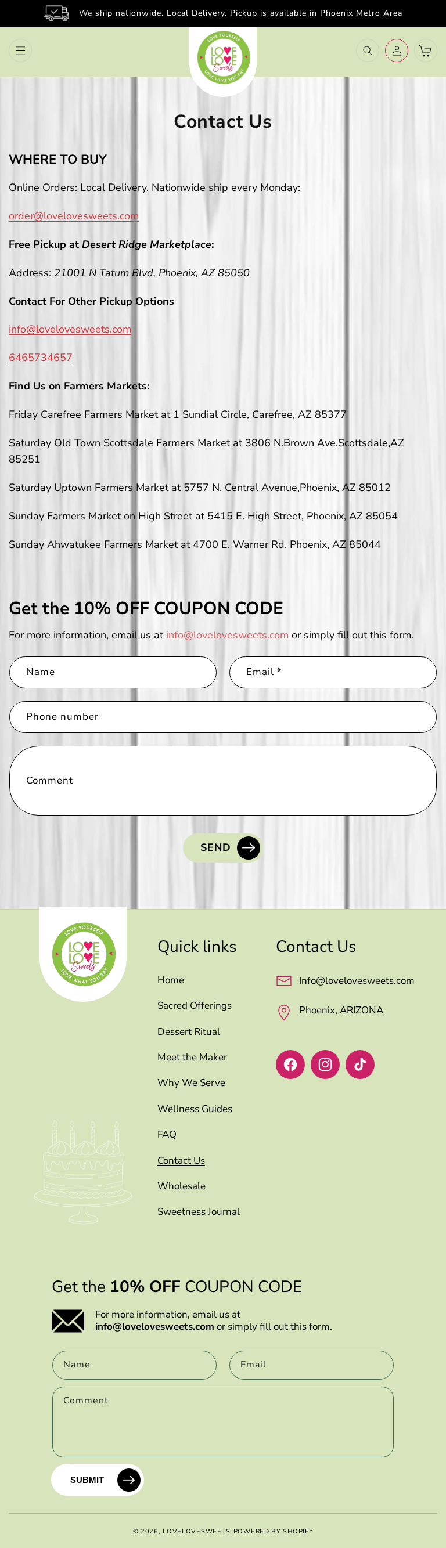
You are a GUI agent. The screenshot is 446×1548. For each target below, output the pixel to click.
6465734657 (41, 358)
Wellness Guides (194, 1109)
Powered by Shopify (273, 1531)
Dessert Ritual (188, 1032)
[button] (20, 50)
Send (215, 847)
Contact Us (181, 1161)
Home (170, 980)
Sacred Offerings (194, 1006)
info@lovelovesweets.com (70, 329)
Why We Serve (191, 1083)
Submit (87, 1480)
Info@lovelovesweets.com (357, 980)
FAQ (167, 1135)
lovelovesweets (197, 1531)
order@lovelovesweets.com (74, 216)
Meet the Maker (192, 1057)
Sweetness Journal (198, 1212)
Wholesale (181, 1186)
